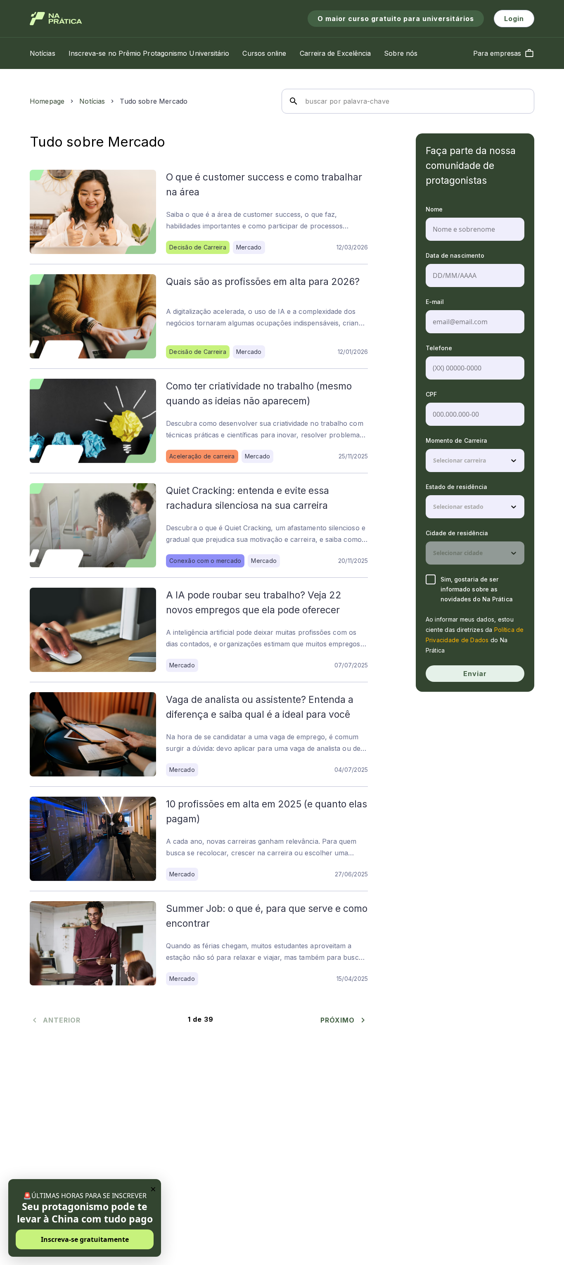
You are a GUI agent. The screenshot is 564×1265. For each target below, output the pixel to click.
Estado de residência (457, 486)
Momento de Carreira (457, 440)
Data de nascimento (455, 255)
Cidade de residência (457, 532)
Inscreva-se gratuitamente (85, 1239)
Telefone (439, 347)
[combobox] (434, 460)
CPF (431, 394)
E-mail (435, 301)
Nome (434, 209)
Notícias (92, 101)
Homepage (47, 101)
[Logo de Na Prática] (56, 18)
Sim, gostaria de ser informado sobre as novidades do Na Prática (477, 589)
